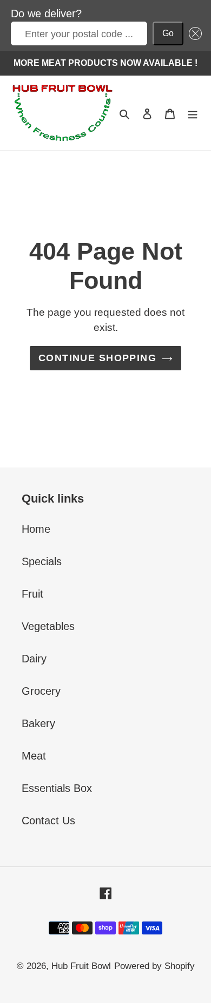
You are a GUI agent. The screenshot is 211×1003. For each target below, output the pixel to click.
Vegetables (48, 626)
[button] (192, 33)
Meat (34, 756)
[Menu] (192, 112)
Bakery (38, 723)
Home (36, 529)
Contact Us (48, 820)
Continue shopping (97, 358)
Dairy (34, 659)
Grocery (41, 691)
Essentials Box (57, 788)
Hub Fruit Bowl (81, 966)
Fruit (32, 594)
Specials (42, 561)
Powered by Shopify (154, 966)
